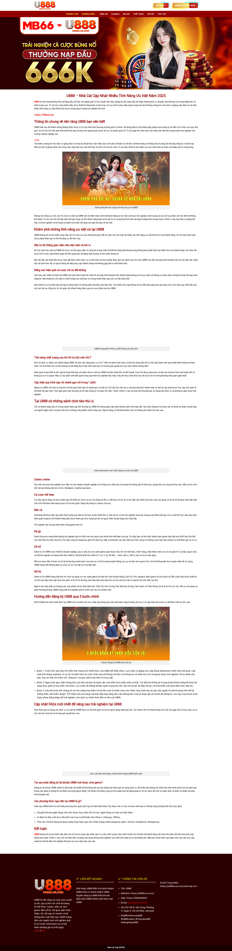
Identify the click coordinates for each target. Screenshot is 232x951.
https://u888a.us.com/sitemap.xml (178, 886)
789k (36, 140)
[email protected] (137, 902)
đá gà (126, 14)
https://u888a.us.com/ (142, 893)
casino (115, 14)
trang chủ (72, 14)
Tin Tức (161, 14)
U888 (36, 101)
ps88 (36, 930)
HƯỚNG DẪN (88, 14)
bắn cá (104, 14)
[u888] (54, 5)
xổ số (150, 14)
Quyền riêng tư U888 (86, 895)
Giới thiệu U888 (84, 888)
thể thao (138, 14)
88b (43, 930)
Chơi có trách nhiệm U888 (95, 892)
